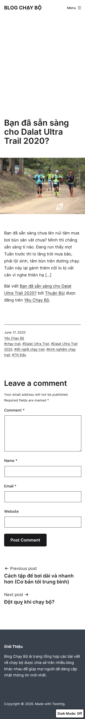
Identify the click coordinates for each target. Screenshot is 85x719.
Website (11, 511)
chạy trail (13, 344)
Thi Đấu (20, 355)
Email (10, 486)
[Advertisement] (42, 67)
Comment (14, 410)
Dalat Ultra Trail (37, 344)
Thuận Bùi (55, 293)
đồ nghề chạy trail (30, 349)
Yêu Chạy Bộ (36, 300)
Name (10, 460)
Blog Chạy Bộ (23, 8)
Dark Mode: (67, 713)
